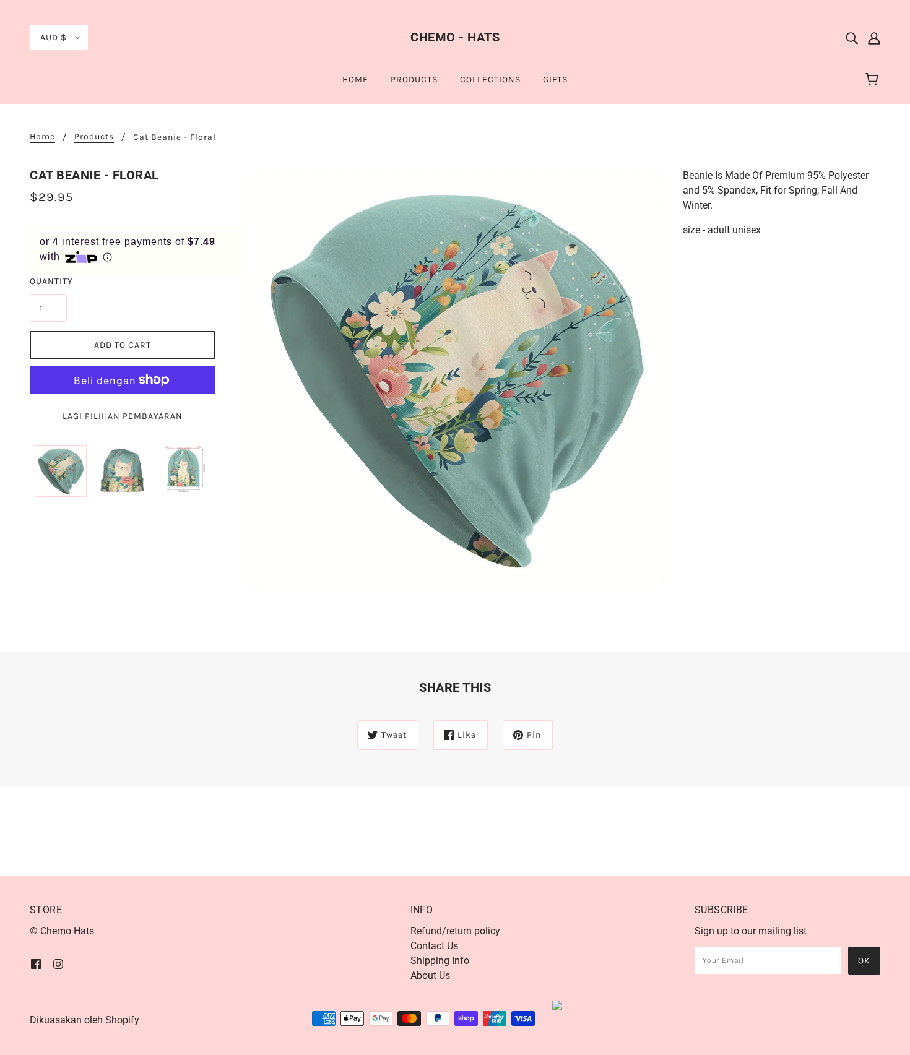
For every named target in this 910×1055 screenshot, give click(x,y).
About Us (430, 975)
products (94, 137)
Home (42, 137)
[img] (852, 37)
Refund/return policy (455, 931)
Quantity (48, 281)
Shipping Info (439, 961)
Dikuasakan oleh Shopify (84, 1020)
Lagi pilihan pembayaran (123, 416)
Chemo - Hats (455, 37)
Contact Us (434, 946)
